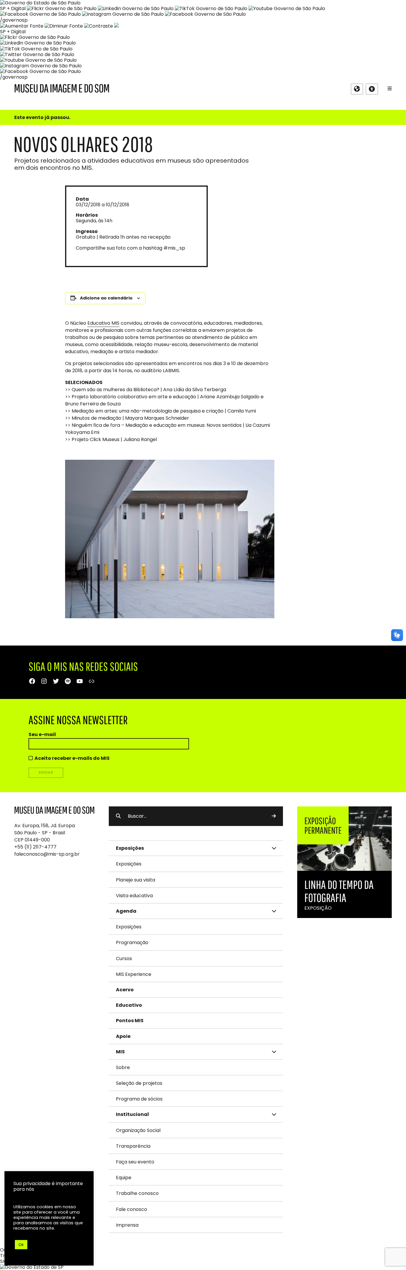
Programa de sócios (139, 1099)
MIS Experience (133, 974)
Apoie (123, 1036)
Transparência (133, 1146)
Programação (132, 942)
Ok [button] (21, 1244)
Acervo (125, 989)
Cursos (124, 958)
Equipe (123, 1177)
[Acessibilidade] (372, 89)
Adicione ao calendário (106, 298)
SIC (3, 1261)
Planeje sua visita (135, 880)
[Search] (273, 816)
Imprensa (127, 1225)
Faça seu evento (135, 1162)
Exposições (128, 864)
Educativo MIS (103, 323)
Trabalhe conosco (137, 1193)
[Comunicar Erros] (116, 26)
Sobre (123, 1067)
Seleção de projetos (139, 1083)
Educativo (129, 1005)
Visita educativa (134, 895)
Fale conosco (131, 1209)
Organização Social (138, 1130)
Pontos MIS (130, 1020)
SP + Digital (13, 8)
